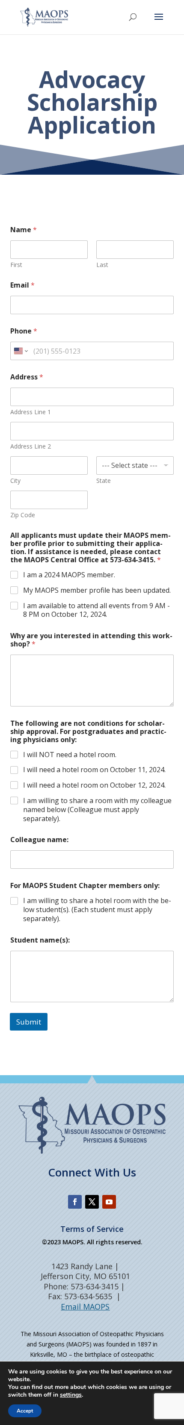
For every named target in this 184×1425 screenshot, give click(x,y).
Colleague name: (39, 840)
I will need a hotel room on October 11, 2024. (94, 769)
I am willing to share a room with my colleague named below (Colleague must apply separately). (97, 809)
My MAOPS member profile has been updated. (97, 590)
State (103, 480)
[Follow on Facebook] (75, 1202)
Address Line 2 (30, 446)
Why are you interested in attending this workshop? (91, 640)
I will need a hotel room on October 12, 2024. (94, 785)
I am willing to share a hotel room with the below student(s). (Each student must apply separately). (97, 909)
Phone (23, 331)
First (16, 264)
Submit (28, 1022)
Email (22, 285)
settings (71, 1395)
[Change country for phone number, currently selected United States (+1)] (20, 351)
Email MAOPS (85, 1306)
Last (102, 264)
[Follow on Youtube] (109, 1202)
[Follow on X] (92, 1202)
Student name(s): (40, 940)
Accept (25, 1410)
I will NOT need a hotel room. (69, 754)
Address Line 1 (30, 411)
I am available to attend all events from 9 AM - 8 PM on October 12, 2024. (96, 610)
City (15, 480)
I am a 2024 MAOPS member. (69, 574)
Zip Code (22, 514)
